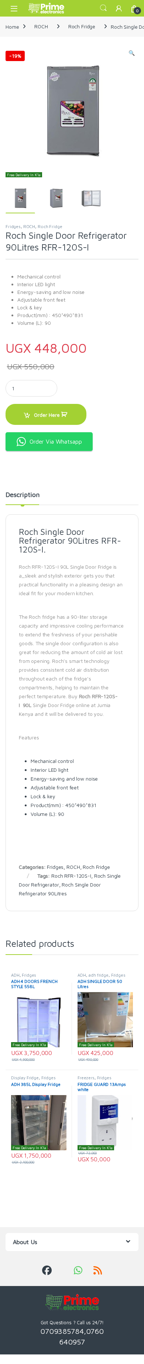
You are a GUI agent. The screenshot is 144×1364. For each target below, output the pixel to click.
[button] (131, 53)
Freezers (86, 1077)
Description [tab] (22, 494)
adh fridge (98, 975)
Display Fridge (25, 1077)
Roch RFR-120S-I (71, 876)
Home (12, 26)
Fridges (13, 226)
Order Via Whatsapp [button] (56, 441)
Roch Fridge (81, 26)
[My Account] (119, 8)
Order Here (47, 415)
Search (103, 8)
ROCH (41, 26)
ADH (15, 975)
